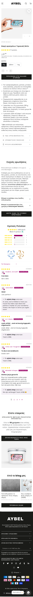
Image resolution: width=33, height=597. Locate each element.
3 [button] (17, 400)
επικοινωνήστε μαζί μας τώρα (16, 438)
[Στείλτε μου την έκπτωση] (31, 549)
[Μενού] (2, 3)
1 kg (18, 65)
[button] (25, 3)
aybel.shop (13, 588)
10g (4, 65)
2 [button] (14, 400)
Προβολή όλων (16, 505)
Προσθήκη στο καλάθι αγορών (16, 77)
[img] (5, 269)
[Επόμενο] (29, 36)
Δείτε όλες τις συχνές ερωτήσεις (16, 214)
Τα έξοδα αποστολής (18, 56)
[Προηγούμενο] (24, 36)
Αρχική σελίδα (5, 42)
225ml (11, 65)
